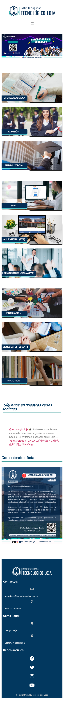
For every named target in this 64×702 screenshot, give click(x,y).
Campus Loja (11, 630)
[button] (32, 24)
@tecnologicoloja (18, 429)
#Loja (12, 440)
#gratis (20, 440)
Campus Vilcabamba (15, 642)
